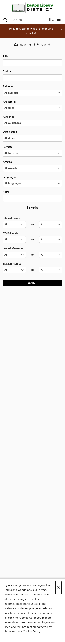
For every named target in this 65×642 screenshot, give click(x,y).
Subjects (8, 86)
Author (7, 71)
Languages (9, 177)
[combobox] (25, 20)
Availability (9, 102)
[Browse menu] (59, 19)
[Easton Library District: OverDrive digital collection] (32, 8)
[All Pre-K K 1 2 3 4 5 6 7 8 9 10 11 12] (14, 271)
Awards (7, 162)
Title (5, 56)
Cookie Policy (31, 631)
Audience (8, 117)
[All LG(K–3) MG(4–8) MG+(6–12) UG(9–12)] (14, 226)
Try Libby (14, 29)
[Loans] (51, 20)
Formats (7, 147)
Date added (10, 132)
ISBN (6, 192)
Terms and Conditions (18, 590)
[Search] (5, 20)
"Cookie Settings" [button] (29, 618)
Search (32, 282)
